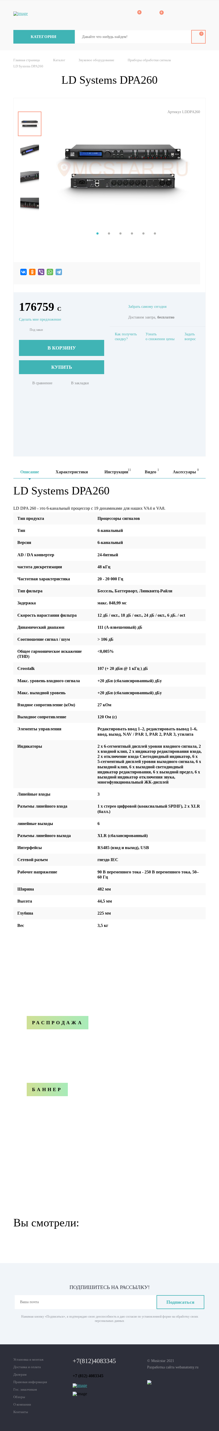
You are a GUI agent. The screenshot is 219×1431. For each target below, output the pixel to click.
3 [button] (120, 233)
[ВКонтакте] (23, 272)
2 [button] (109, 233)
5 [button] (143, 233)
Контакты (20, 1412)
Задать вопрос (190, 336)
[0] (135, 15)
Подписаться (180, 1302)
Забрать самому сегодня (147, 307)
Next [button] (29, 221)
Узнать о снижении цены (160, 336)
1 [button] (97, 233)
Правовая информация (30, 1382)
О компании (22, 1404)
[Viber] (41, 272)
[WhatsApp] (50, 272)
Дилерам (19, 1374)
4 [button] (132, 233)
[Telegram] (59, 272)
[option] (30, 123)
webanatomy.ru (186, 1367)
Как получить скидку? (126, 336)
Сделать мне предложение (40, 319)
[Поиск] (183, 37)
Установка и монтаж (28, 1359)
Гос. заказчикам (25, 1389)
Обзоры (19, 1397)
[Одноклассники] (32, 272)
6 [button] (155, 233)
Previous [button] (29, 107)
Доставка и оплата (27, 1367)
